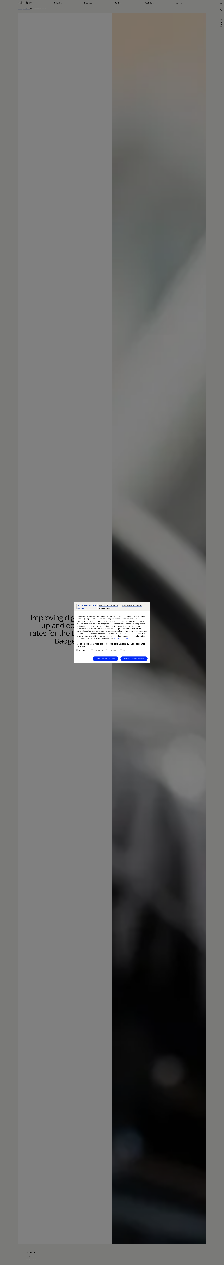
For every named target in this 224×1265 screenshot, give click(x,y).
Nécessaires (83, 650)
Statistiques (112, 650)
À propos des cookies (132, 605)
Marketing (126, 650)
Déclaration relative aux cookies (108, 606)
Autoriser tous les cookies (134, 659)
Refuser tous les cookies (105, 659)
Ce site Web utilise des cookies (86, 606)
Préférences (98, 650)
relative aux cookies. (121, 638)
